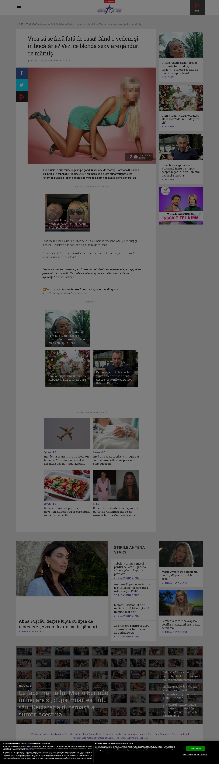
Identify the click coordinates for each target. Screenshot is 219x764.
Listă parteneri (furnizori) (101, 752)
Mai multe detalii (30, 749)
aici (13, 757)
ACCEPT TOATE (196, 748)
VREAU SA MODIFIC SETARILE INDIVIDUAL (195, 754)
